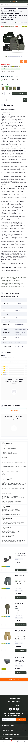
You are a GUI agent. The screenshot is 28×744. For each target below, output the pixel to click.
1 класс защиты (15, 79)
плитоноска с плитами (14, 286)
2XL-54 (21, 583)
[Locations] (24, 1)
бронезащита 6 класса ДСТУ (8, 278)
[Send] (25, 100)
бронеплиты (23, 277)
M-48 (20, 581)
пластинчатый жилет (9, 277)
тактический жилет (12, 288)
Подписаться (21, 719)
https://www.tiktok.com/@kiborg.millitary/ (14, 709)
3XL (22, 613)
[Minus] (2, 94)
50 (15, 638)
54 (21, 638)
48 (24, 636)
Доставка (8, 443)
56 (24, 638)
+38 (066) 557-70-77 (14, 701)
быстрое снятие (12, 283)
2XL (19, 613)
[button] (6, 56)
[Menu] (2, 1)
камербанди (20, 283)
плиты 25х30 (4, 284)
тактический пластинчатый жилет (10, 281)
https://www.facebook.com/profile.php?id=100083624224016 (17, 709)
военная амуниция (13, 284)
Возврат (8, 527)
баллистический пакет (7, 280)
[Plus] (9, 94)
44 (18, 636)
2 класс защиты (5, 79)
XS (15, 610)
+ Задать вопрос (14, 410)
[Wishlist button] (21, 61)
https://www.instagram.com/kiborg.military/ (10, 709)
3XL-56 (16, 586)
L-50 (24, 581)
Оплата (8, 506)
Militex (18, 278)
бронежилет (17, 280)
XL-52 (16, 583)
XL (15, 613)
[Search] (4, 1)
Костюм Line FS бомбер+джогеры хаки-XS (19, 605)
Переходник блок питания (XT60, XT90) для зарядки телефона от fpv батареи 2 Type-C (20, 658)
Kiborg (17, 277)
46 (21, 636)
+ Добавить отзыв (14, 362)
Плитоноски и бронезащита (10, 8)
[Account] (26, 1)
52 (18, 638)
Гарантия (8, 518)
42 (15, 636)
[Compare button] (25, 61)
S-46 (16, 581)
